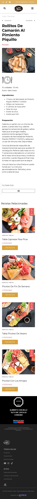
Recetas (11, 16)
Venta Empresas (8, 459)
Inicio (4, 16)
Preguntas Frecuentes (10, 472)
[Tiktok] (6, 2)
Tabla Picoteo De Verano (14, 333)
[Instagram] (3, 2)
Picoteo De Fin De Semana (16, 286)
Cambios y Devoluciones (11, 475)
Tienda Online (8, 456)
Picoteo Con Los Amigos (14, 381)
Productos (7, 452)
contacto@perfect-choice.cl (25, 2)
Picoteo (5, 45)
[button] (18, 191)
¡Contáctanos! (8, 479)
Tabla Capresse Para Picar (15, 239)
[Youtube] (9, 2)
